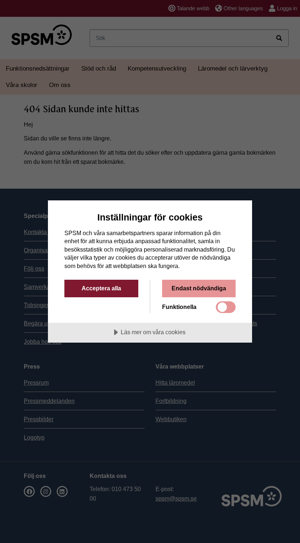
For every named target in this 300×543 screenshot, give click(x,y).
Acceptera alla (101, 288)
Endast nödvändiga (199, 288)
